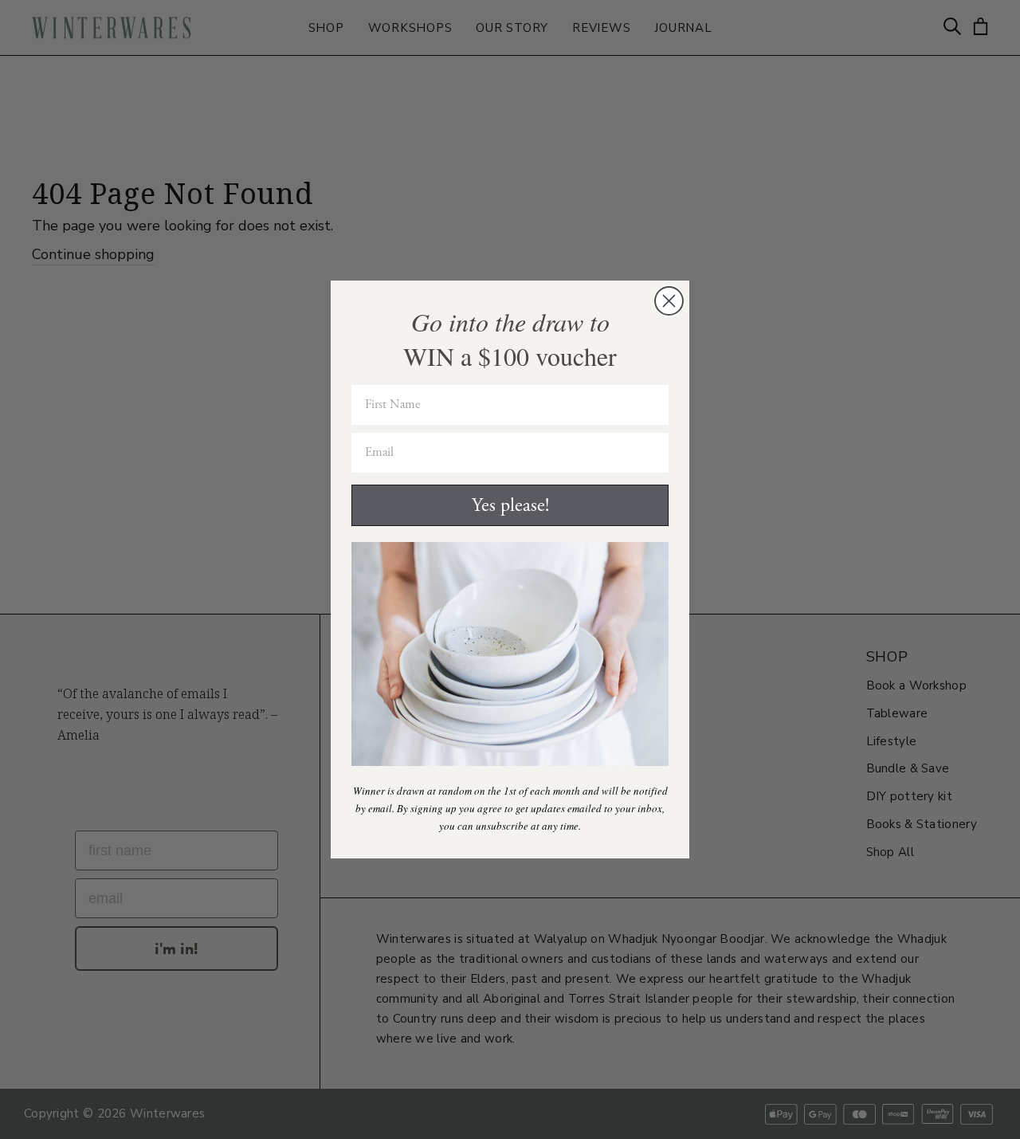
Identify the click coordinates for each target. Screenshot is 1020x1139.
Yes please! (510, 505)
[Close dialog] (669, 301)
